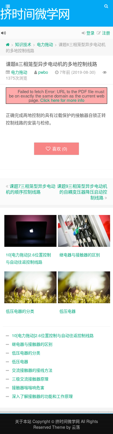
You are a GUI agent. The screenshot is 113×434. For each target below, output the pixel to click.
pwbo (43, 72)
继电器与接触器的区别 (32, 344)
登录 (90, 33)
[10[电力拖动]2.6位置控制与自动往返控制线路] (31, 230)
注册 (106, 33)
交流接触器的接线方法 (32, 370)
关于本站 (23, 421)
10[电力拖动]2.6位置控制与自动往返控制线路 (53, 335)
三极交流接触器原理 (30, 379)
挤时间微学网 (67, 421)
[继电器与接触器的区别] (85, 230)
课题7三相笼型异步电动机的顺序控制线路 (30, 189)
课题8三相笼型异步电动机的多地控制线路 (51, 63)
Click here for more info (62, 100)
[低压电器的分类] (31, 287)
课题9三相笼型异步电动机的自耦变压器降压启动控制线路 (82, 192)
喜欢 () (59, 149)
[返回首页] (8, 44)
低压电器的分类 (26, 353)
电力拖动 (45, 44)
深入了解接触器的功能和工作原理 (42, 396)
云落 (76, 427)
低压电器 (20, 361)
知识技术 (23, 44)
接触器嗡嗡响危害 (28, 387)
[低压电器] (85, 287)
